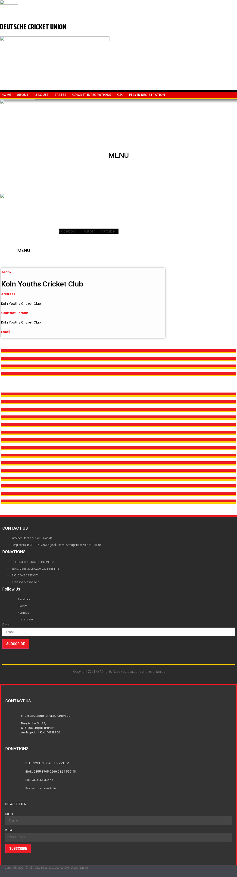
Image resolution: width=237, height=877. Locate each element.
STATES (60, 94)
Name (9, 813)
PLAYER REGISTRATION (147, 94)
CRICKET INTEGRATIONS (91, 94)
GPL (120, 94)
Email (6, 625)
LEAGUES (41, 94)
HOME (6, 94)
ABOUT (22, 94)
